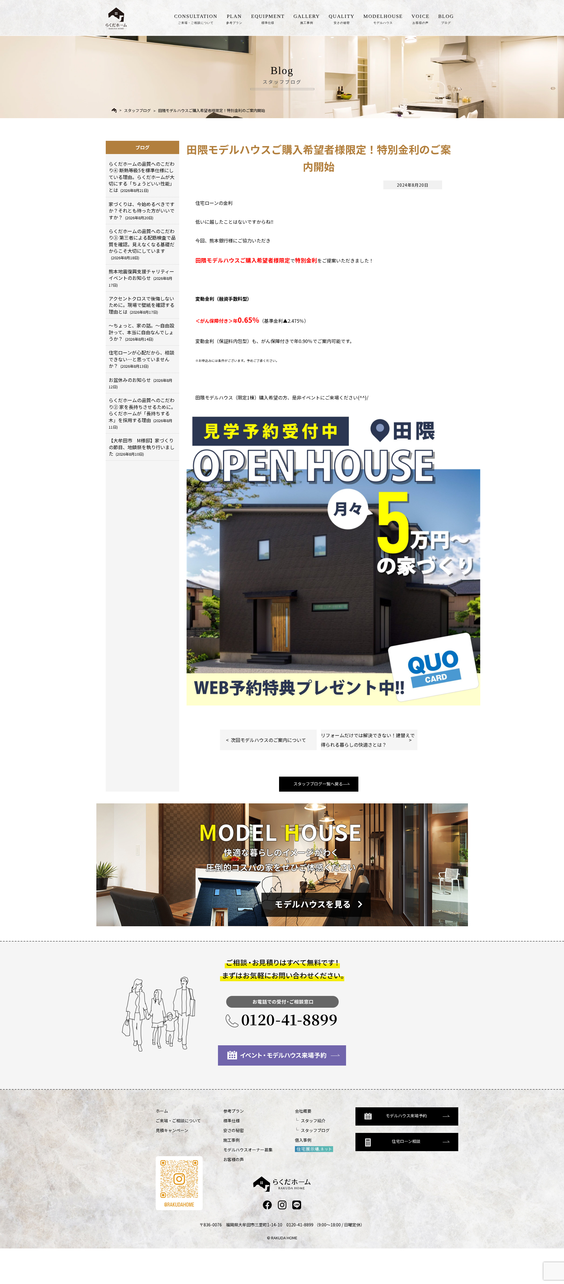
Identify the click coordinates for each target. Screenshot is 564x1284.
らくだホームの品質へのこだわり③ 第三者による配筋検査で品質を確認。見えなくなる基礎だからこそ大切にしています (142, 244)
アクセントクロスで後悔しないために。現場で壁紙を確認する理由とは (141, 305)
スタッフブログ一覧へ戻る (318, 784)
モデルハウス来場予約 (406, 1116)
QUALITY (342, 19)
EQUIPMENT (268, 19)
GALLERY (306, 19)
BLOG (446, 19)
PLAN (234, 19)
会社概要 (303, 1111)
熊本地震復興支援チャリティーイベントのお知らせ (141, 278)
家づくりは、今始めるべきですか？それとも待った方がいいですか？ (141, 210)
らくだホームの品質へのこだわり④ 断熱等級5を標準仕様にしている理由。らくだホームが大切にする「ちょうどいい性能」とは (141, 177)
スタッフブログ (137, 110)
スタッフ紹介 (313, 1121)
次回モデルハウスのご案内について (268, 739)
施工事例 (231, 1140)
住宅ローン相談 (406, 1141)
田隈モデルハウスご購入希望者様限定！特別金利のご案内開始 (211, 110)
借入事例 (303, 1140)
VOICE (420, 19)
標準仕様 (231, 1121)
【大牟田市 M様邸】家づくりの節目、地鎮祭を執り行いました (141, 447)
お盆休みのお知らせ (140, 382)
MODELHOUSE (383, 19)
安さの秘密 (233, 1130)
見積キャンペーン (172, 1130)
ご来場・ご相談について (178, 1121)
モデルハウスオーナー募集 (248, 1150)
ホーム (162, 1111)
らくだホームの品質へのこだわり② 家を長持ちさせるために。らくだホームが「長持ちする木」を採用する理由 (142, 413)
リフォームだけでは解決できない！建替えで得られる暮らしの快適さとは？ (368, 740)
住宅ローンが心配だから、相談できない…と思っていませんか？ (141, 359)
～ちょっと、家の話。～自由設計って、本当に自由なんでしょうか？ (141, 332)
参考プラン (233, 1111)
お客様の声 (233, 1159)
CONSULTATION (195, 19)
